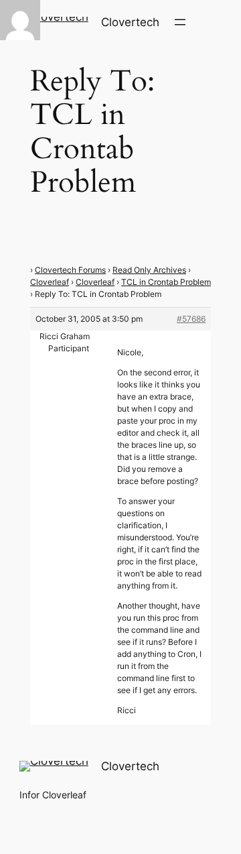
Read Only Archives (149, 270)
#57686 (191, 319)
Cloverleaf (49, 282)
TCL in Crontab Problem (166, 282)
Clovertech (130, 22)
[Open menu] (180, 22)
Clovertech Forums (70, 270)
